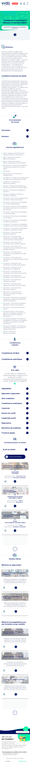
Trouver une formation (15, 457)
